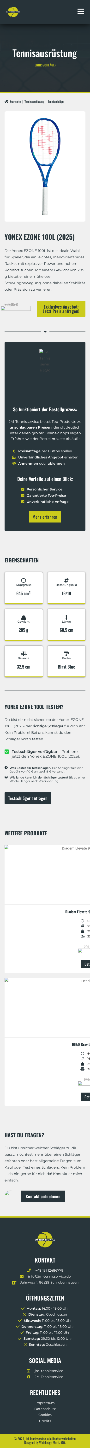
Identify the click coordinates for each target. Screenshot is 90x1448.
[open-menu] (80, 12)
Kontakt (45, 1260)
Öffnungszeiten (45, 1298)
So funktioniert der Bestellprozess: (45, 409)
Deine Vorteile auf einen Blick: (45, 478)
